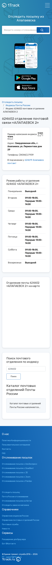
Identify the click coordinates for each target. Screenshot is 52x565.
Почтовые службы (10, 524)
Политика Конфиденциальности (16, 440)
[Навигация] (46, 5)
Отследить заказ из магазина (15, 505)
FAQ (3, 453)
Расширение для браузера (14, 539)
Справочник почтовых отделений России (20, 520)
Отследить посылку (12, 102)
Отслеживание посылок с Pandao (17, 481)
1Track (13, 5)
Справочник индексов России (15, 516)
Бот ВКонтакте (9, 544)
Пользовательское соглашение (16, 445)
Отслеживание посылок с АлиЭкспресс (19, 464)
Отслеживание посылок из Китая (17, 501)
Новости (6, 529)
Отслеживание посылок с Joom (16, 477)
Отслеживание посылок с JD (15, 472)
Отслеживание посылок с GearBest (18, 468)
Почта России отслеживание (15, 497)
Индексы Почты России (18, 105)
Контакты (6, 449)
